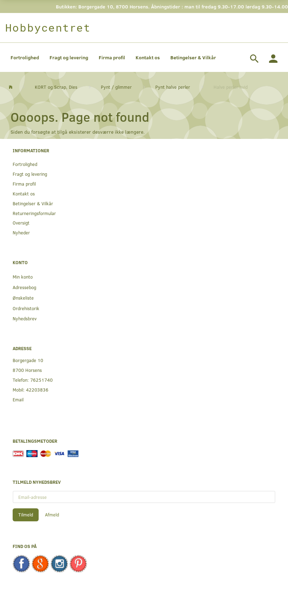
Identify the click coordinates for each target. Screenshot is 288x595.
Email (18, 399)
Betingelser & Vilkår (193, 57)
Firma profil (112, 57)
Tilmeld (25, 515)
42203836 (37, 390)
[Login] (273, 57)
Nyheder (21, 232)
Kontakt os (148, 57)
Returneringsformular (34, 213)
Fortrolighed (25, 57)
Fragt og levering (69, 57)
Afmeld (52, 515)
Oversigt (21, 223)
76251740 (41, 380)
